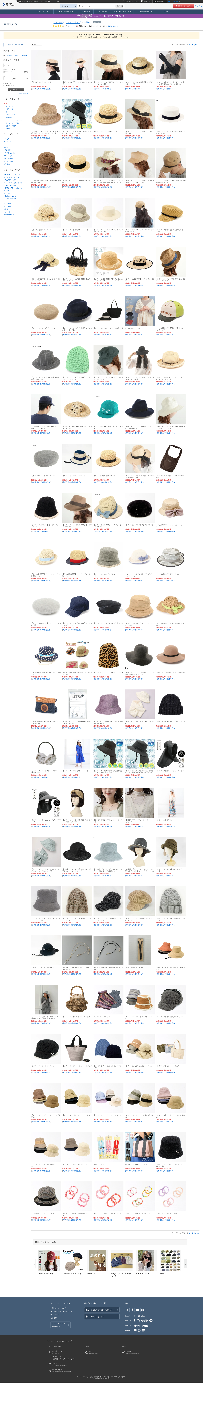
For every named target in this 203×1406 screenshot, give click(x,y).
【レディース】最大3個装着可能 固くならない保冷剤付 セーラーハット (76, 132)
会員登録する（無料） (184, 6)
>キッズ (7, 147)
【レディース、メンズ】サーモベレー (44, 328)
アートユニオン (142, 1274)
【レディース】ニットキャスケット (43, 1066)
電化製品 (101, 12)
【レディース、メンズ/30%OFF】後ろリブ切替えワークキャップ (46, 427)
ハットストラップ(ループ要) (134, 967)
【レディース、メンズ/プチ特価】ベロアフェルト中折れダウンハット (139, 673)
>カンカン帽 (8, 161)
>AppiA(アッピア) (10, 180)
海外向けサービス (64, 1359)
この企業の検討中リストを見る (16, 55)
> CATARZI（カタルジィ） (13, 183)
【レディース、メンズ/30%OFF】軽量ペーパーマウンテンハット (170, 427)
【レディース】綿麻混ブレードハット (75, 771)
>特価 (6, 209)
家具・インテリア (65, 12)
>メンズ (7, 144)
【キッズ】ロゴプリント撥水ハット (43, 967)
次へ (195, 45)
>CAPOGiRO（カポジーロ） (14, 188)
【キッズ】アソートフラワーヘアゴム (169, 1213)
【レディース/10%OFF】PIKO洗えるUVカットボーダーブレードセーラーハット (108, 280)
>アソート (7, 203)
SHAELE (91, 1273)
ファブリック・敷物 (12, 123)
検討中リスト (147, 1)
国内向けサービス (59, 1356)
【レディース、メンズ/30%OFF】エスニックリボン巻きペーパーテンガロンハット (108, 181)
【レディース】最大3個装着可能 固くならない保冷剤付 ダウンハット (108, 772)
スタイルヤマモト (45, 1274)
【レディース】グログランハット (42, 1213)
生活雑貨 (85, 12)
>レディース (8, 142)
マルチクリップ (99, 1164)
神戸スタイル (11, 24)
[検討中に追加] (58, 77)
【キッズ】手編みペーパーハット (42, 230)
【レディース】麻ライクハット (166, 820)
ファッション (41, 12)
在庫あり (8, 83)
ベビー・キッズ (11, 109)
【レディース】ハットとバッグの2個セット (108, 328)
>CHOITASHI (8, 191)
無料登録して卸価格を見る (41, 89)
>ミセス (7, 139)
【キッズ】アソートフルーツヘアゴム (138, 1213)
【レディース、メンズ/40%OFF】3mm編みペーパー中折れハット (171, 280)
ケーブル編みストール (132, 328)
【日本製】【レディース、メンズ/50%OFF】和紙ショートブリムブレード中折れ (45, 132)
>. (5, 201)
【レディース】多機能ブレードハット (75, 230)
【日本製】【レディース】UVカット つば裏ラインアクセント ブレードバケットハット (139, 871)
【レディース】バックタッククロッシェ (76, 1164)
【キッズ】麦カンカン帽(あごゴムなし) (107, 131)
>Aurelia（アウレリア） (12, 174)
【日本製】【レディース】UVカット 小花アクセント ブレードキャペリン (76, 870)
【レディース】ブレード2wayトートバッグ (77, 1066)
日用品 (8, 129)
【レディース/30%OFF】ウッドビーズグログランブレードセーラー (170, 378)
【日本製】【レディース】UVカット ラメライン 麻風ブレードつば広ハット (108, 870)
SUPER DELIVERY (58, 1325)
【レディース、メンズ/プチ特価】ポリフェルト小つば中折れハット (77, 329)
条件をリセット (23, 93)
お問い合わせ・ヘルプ (132, 1)
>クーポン (7, 212)
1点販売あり (9, 85)
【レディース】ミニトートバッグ (167, 1066)
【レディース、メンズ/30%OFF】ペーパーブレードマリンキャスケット (139, 181)
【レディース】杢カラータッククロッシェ (108, 1115)
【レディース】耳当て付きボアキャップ (169, 1017)
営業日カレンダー (15, 44)
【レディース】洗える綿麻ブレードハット (139, 1066)
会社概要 (54, 1318)
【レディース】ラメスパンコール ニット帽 (170, 722)
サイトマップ (55, 1315)
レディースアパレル (12, 106)
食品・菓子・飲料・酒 (121, 12)
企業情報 (87, 22)
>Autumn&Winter (10, 198)
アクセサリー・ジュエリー (15, 120)
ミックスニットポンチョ (102, 1017)
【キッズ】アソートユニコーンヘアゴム (107, 1213)
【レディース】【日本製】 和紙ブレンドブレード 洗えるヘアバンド (77, 821)
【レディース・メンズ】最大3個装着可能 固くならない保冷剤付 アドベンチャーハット (139, 772)
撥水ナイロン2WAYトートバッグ (136, 1164)
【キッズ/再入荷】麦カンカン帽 (104, 476)
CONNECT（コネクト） (73, 1274)
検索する (16, 90)
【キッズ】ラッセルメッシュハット (74, 476)
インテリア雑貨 (11, 126)
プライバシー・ (61, 1311)
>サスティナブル (10, 153)
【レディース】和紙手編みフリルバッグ (76, 1017)
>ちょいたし (8, 156)
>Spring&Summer (10, 196)
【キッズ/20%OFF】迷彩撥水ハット (168, 574)
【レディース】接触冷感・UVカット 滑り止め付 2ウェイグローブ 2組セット (45, 1017)
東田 (162, 1274)
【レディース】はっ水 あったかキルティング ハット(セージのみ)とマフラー (46, 870)
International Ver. (159, 1)
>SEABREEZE (9, 215)
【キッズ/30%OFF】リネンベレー (43, 476)
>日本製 (7, 193)
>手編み (7, 164)
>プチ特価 (7, 206)
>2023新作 (7, 150)
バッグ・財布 (10, 115)
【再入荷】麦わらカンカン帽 (41, 82)
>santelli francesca (10, 185)
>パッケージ (8, 158)
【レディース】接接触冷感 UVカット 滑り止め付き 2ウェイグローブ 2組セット (170, 83)
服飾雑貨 (9, 117)
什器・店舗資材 (145, 12)
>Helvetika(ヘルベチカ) (12, 177)
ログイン (199, 6)
